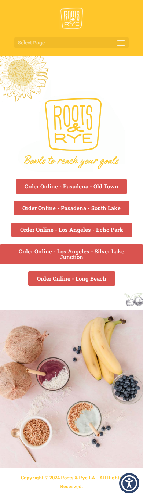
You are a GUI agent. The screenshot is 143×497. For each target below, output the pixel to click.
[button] (129, 483)
